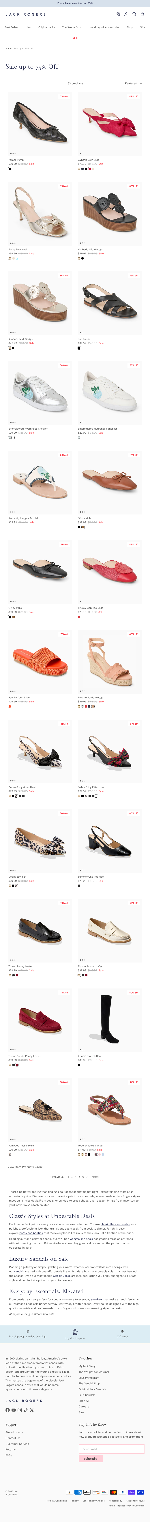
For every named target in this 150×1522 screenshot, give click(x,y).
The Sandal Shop (72, 27)
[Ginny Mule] (79, 527)
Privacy (75, 1500)
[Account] (125, 14)
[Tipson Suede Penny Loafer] (17, 975)
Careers (84, 1406)
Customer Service (17, 1444)
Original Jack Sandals (92, 1389)
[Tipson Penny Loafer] (9, 975)
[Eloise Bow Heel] (9, 258)
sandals (19, 1271)
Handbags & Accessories (104, 27)
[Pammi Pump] (9, 168)
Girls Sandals (87, 1395)
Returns (10, 1449)
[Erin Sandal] (79, 348)
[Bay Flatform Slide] (9, 706)
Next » (96, 1177)
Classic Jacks (62, 1276)
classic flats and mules (115, 1224)
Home (8, 48)
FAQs (8, 1455)
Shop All (84, 1401)
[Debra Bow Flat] (9, 885)
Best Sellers (11, 27)
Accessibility (115, 1500)
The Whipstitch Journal (94, 1372)
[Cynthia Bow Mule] (79, 168)
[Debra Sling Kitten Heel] (9, 796)
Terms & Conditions (56, 1500)
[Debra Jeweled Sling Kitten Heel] (13, 796)
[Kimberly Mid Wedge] (79, 258)
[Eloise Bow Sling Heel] (17, 258)
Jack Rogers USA (12, 1493)
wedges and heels (81, 1239)
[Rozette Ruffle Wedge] (79, 706)
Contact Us (12, 1438)
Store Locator (14, 1432)
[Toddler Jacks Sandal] (79, 1154)
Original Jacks (46, 27)
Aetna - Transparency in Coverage (127, 1505)
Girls (142, 27)
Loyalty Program (89, 1378)
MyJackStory (87, 1366)
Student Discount (135, 1500)
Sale (75, 37)
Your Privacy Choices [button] (94, 1500)
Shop (130, 27)
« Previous (57, 1177)
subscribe (90, 1459)
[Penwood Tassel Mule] (9, 1154)
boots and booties (31, 1233)
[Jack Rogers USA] (25, 14)
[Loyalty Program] (118, 14)
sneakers (97, 1299)
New (28, 27)
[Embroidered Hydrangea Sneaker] (9, 437)
